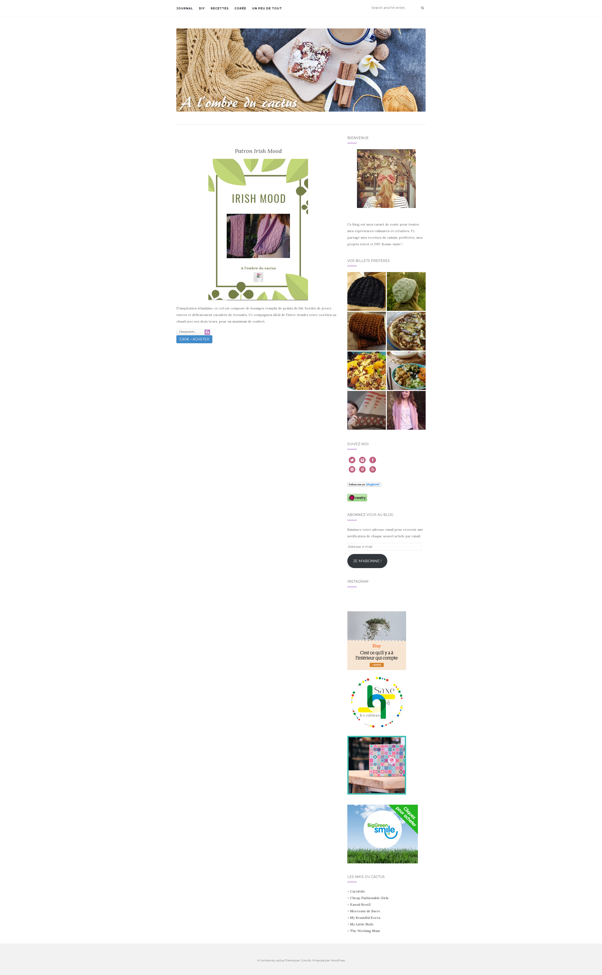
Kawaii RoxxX (360, 904)
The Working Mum (365, 931)
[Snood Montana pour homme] (366, 331)
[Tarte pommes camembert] (406, 331)
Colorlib (306, 960)
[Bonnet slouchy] (406, 291)
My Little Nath (361, 924)
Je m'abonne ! (367, 561)
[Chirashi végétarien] (406, 370)
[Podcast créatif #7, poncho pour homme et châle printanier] (366, 410)
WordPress (338, 960)
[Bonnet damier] (366, 291)
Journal (184, 8)
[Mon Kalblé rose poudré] (406, 410)
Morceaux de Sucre (365, 911)
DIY (202, 8)
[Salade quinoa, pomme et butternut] (366, 370)
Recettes (220, 8)
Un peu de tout (267, 8)
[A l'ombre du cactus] (301, 69)
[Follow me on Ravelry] (357, 497)
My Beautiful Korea (365, 918)
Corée (240, 8)
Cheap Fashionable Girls (369, 898)
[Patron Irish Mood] (258, 229)
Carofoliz (357, 891)
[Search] (422, 8)
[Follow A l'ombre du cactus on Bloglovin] (364, 484)
